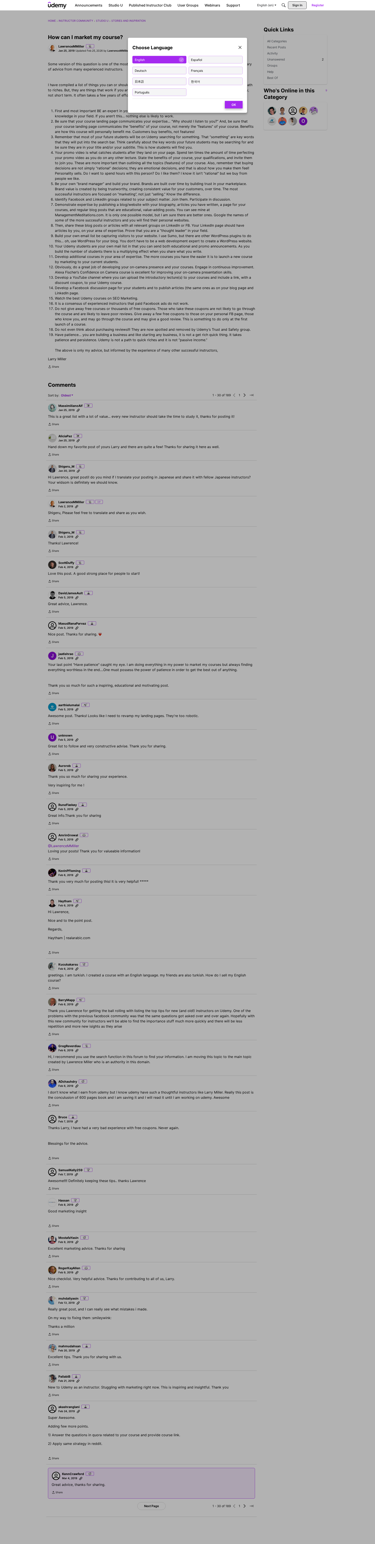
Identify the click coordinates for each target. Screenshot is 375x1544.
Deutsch (140, 70)
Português (142, 92)
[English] (57, 5)
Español (196, 59)
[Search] (284, 5)
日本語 (139, 81)
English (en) (265, 5)
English (140, 59)
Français (197, 70)
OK (234, 104)
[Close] (240, 48)
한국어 (195, 81)
